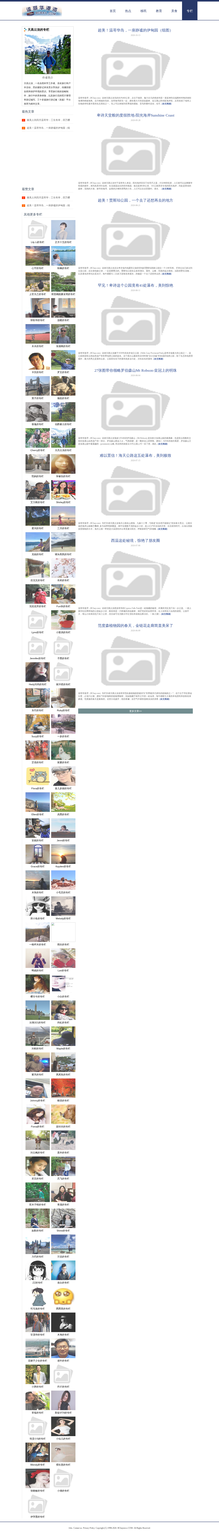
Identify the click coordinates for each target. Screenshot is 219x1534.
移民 (143, 11)
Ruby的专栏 (63, 710)
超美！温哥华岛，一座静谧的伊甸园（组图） (135, 30)
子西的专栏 (63, 658)
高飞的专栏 (63, 1178)
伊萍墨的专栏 (37, 1516)
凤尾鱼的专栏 (63, 1074)
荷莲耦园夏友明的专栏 (63, 294)
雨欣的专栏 (63, 944)
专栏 (190, 11)
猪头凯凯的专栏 (63, 554)
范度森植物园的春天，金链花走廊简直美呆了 (135, 625)
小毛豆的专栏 (63, 892)
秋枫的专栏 (63, 268)
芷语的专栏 (38, 762)
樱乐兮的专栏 (37, 996)
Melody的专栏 (63, 918)
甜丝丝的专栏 (63, 1126)
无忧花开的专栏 (37, 606)
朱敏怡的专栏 (63, 476)
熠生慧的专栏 (63, 1464)
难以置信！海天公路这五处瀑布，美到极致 (135, 455)
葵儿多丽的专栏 (63, 788)
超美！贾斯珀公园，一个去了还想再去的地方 (135, 200)
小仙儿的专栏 (63, 1438)
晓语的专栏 (63, 1100)
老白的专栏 (63, 1282)
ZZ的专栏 (38, 1282)
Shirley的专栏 (63, 502)
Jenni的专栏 (63, 840)
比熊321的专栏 (38, 1022)
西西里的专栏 (63, 1308)
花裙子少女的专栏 (37, 1360)
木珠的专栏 (38, 892)
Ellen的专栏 (37, 814)
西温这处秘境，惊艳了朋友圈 (135, 540)
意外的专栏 (63, 1152)
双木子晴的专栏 (37, 1204)
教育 (159, 11)
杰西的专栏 (63, 814)
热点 (128, 11)
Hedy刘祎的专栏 (38, 684)
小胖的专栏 (38, 1386)
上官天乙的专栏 (37, 294)
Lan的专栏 (63, 970)
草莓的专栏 (38, 1412)
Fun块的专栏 (63, 606)
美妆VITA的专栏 (63, 1412)
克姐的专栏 (38, 554)
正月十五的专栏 (63, 242)
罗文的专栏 (63, 372)
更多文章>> (135, 711)
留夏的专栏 (63, 762)
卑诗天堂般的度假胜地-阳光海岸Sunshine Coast (135, 115)
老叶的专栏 (63, 1360)
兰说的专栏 (63, 1256)
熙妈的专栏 (38, 476)
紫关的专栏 (38, 1074)
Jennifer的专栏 (38, 658)
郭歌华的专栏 (37, 320)
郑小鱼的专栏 (37, 918)
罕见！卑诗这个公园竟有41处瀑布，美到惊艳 (135, 285)
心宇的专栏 (38, 268)
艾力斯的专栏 (37, 502)
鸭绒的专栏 (38, 970)
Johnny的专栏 (37, 1100)
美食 (174, 11)
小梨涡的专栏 (63, 632)
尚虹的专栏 (63, 1022)
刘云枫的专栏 (37, 1152)
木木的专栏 (38, 346)
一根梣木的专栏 (37, 944)
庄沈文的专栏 (37, 580)
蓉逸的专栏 (38, 424)
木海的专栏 (63, 1334)
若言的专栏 (38, 1178)
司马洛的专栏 (37, 1308)
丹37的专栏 (63, 1386)
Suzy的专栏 (37, 736)
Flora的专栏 (37, 788)
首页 (113, 11)
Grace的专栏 (38, 866)
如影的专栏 (38, 1230)
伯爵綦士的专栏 (63, 424)
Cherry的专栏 (37, 450)
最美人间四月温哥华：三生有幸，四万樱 (48, 120)
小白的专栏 (63, 996)
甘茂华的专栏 (37, 1334)
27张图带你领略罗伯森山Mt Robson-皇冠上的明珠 (135, 370)
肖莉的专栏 (63, 580)
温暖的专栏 (63, 320)
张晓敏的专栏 (37, 1490)
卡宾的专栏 (38, 372)
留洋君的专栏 (63, 684)
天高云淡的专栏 (63, 450)
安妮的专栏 (38, 840)
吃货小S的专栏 (38, 1438)
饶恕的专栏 (63, 398)
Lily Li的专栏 (37, 242)
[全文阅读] (166, 104)
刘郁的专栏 (38, 1048)
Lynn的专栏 (37, 632)
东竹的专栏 (38, 710)
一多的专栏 (63, 736)
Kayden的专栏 (63, 866)
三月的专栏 (63, 528)
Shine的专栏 (63, 1230)
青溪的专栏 (63, 1204)
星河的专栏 (38, 528)
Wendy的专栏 (37, 1464)
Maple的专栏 (63, 1048)
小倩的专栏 (63, 1490)
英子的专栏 (38, 398)
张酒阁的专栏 (63, 346)
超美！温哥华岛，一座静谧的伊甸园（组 (48, 128)
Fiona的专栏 (37, 1126)
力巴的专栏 (38, 1256)
